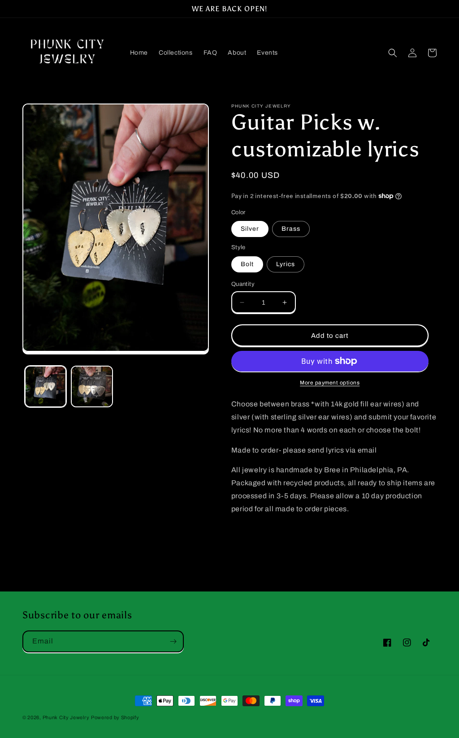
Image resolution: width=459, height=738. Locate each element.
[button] (393, 53)
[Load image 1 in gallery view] (45, 386)
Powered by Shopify (115, 717)
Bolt (247, 264)
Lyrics (285, 264)
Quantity (243, 284)
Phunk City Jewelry (66, 717)
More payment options (329, 383)
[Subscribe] (173, 641)
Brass (290, 228)
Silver (250, 228)
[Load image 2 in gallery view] (92, 386)
